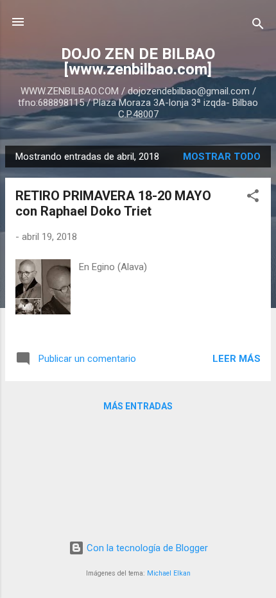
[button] (253, 198)
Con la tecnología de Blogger (146, 548)
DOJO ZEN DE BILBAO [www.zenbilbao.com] (138, 61)
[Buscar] (258, 26)
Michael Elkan (169, 573)
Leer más (236, 358)
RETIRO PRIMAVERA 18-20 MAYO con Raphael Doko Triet (113, 203)
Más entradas (138, 406)
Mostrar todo (222, 156)
